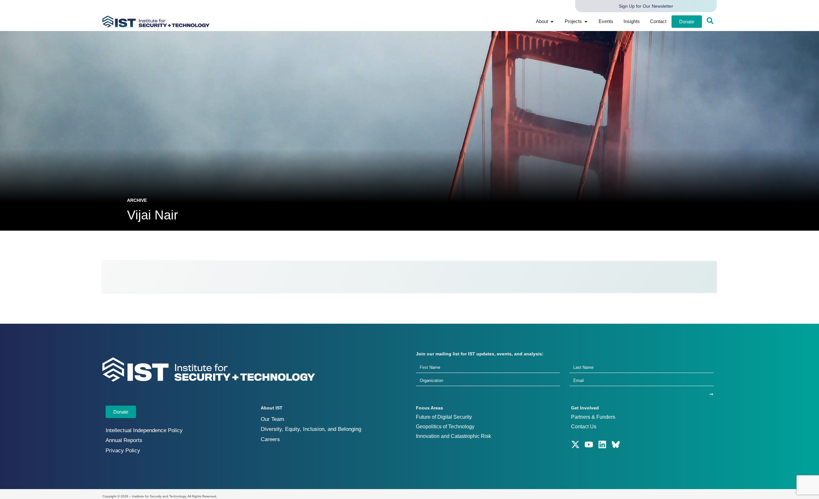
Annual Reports (124, 440)
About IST (271, 408)
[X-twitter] (575, 444)
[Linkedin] (602, 444)
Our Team (272, 419)
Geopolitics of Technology (445, 426)
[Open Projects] (586, 21)
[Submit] (711, 394)
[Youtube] (588, 444)
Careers (270, 439)
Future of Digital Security (444, 417)
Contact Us (583, 426)
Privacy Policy (123, 451)
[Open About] (552, 21)
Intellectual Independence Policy (144, 430)
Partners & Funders (593, 417)
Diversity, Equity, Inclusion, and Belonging (311, 429)
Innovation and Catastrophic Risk (453, 436)
